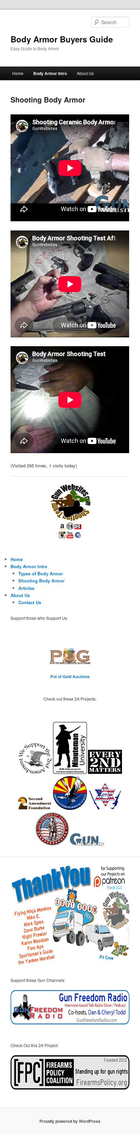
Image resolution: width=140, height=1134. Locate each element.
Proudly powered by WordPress (70, 1121)
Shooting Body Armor (41, 580)
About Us (85, 73)
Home (17, 73)
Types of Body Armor (40, 573)
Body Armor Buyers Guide (62, 39)
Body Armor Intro (50, 73)
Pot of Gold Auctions (70, 676)
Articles (26, 588)
